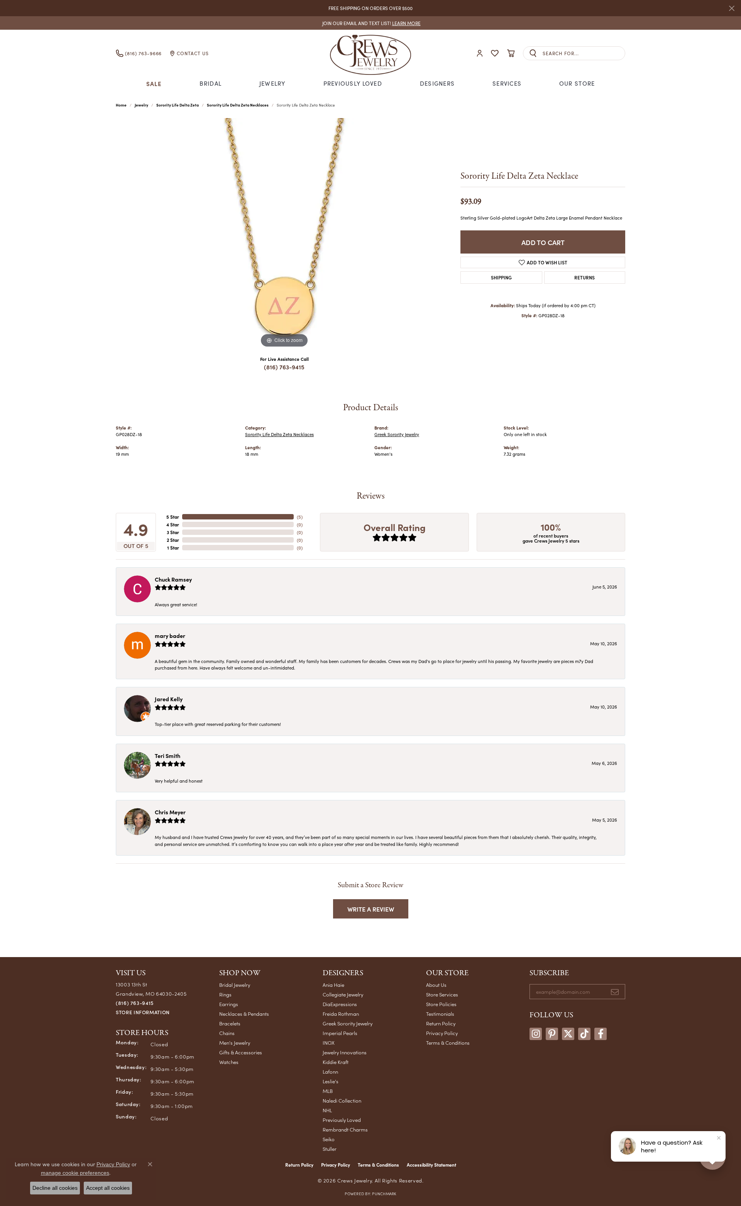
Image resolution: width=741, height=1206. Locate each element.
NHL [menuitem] (327, 1110)
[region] (284, 234)
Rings (225, 994)
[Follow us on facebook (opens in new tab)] (600, 1034)
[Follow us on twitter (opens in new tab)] (568, 1034)
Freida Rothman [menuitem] (341, 1013)
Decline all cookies (55, 1188)
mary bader (170, 635)
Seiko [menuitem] (329, 1139)
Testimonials (440, 1013)
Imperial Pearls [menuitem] (340, 1033)
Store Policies (441, 1004)
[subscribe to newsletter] (615, 991)
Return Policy (440, 1023)
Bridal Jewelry (234, 984)
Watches (229, 1062)
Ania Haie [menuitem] (333, 984)
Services (506, 83)
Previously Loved (352, 83)
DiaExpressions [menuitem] (340, 1004)
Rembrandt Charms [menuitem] (345, 1129)
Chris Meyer (170, 812)
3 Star (173, 532)
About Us (436, 984)
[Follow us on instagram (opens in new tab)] (536, 1034)
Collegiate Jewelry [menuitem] (343, 994)
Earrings (228, 1004)
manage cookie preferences (75, 1173)
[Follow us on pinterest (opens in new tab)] (552, 1034)
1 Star (173, 548)
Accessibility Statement (431, 1165)
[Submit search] (533, 53)
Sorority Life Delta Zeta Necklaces (238, 105)
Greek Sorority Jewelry (396, 434)
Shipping (501, 277)
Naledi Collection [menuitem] (342, 1100)
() (300, 517)
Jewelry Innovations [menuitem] (345, 1052)
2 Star (173, 540)
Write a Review (370, 909)
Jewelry (272, 83)
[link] (371, 23)
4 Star (172, 524)
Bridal (211, 83)
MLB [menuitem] (328, 1090)
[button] (479, 53)
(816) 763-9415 (284, 367)
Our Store (577, 83)
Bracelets (229, 1023)
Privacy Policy (442, 1033)
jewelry (141, 105)
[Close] (731, 8)
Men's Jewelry (234, 1042)
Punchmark (384, 1193)
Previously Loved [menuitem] (342, 1119)
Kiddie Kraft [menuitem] (336, 1062)
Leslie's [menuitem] (330, 1081)
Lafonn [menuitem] (330, 1071)
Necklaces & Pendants (244, 1013)
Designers (437, 83)
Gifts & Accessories (240, 1052)
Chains (227, 1033)
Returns (584, 277)
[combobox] (584, 53)
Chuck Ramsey (173, 579)
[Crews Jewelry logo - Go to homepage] (370, 53)
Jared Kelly (169, 699)
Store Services (442, 994)
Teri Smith (167, 755)
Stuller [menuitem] (330, 1148)
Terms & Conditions (448, 1042)
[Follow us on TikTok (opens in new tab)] (584, 1034)
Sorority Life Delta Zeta (177, 105)
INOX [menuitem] (329, 1042)
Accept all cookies (108, 1188)
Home (121, 105)
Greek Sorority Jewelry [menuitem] (347, 1023)
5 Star (172, 517)
